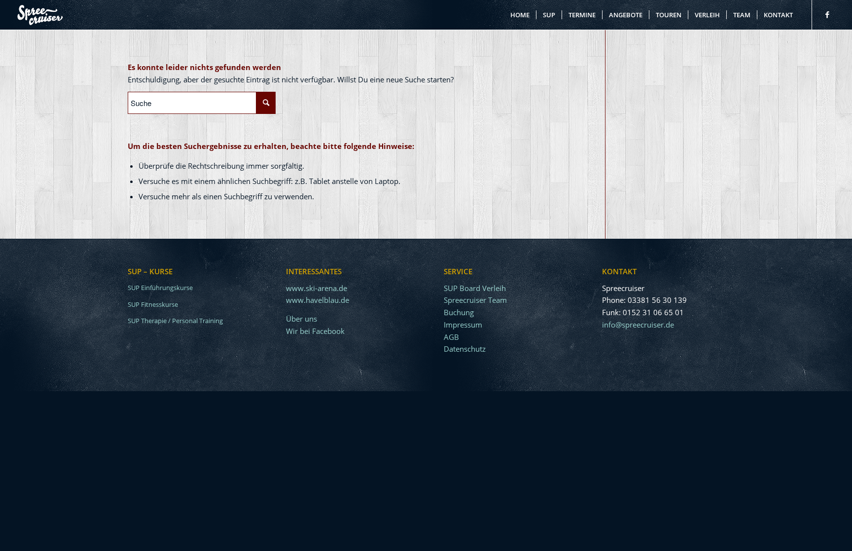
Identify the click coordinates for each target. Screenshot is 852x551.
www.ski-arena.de (316, 288)
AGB (451, 337)
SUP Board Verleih (475, 288)
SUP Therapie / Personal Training (175, 320)
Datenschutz (465, 349)
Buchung (459, 312)
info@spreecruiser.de (638, 325)
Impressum (463, 325)
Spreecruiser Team (475, 300)
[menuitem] (520, 15)
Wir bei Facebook (315, 331)
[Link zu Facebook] (827, 14)
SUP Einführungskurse (160, 287)
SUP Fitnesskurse (153, 304)
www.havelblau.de (317, 300)
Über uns (301, 319)
